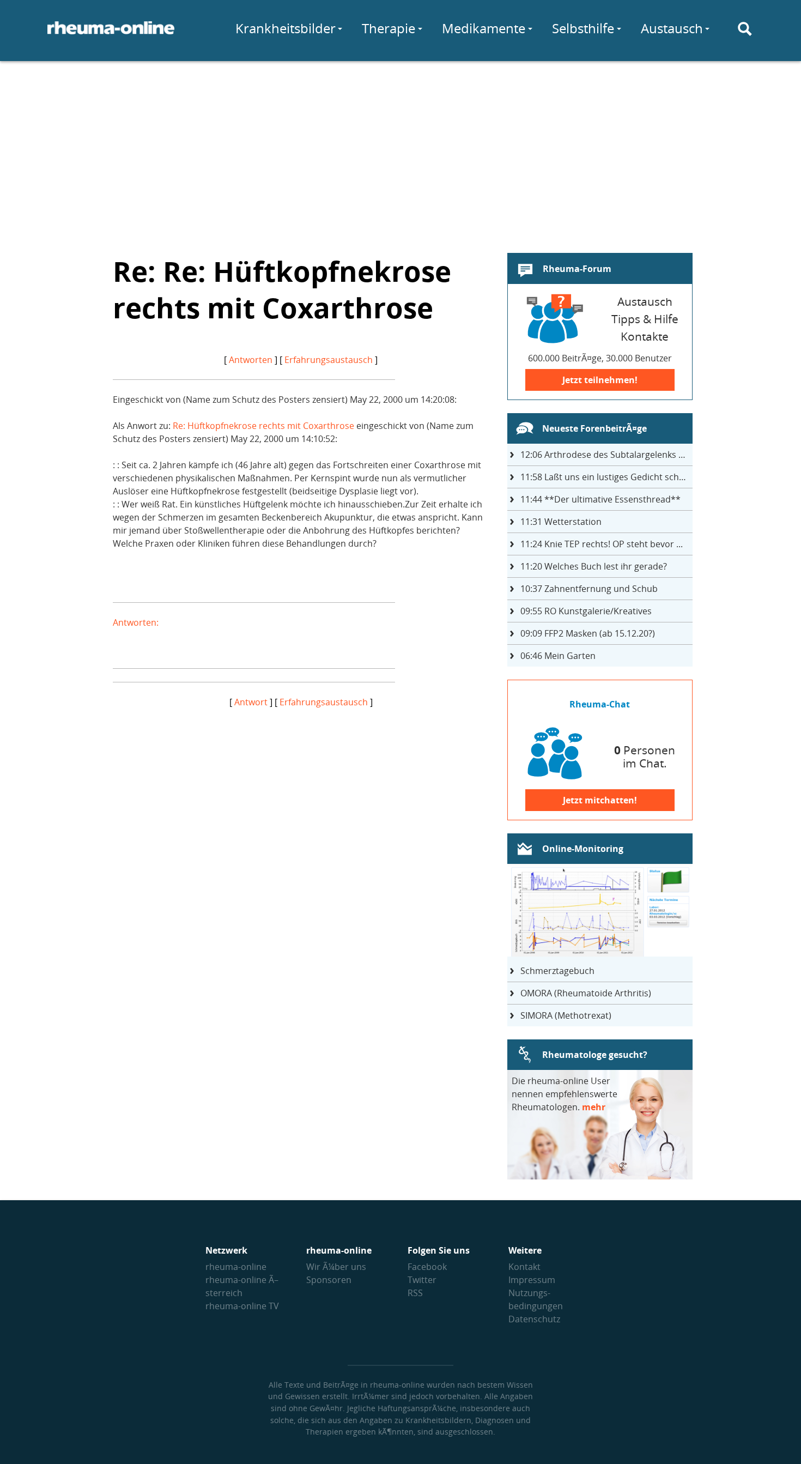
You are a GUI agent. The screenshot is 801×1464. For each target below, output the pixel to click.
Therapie (388, 28)
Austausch (672, 28)
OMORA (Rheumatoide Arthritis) (585, 993)
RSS (415, 1293)
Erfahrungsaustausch (328, 360)
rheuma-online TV (242, 1306)
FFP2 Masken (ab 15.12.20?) (587, 633)
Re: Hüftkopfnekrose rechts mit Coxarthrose (263, 426)
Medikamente (483, 28)
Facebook (427, 1267)
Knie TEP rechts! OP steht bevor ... (601, 544)
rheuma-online (235, 1267)
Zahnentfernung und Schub (589, 589)
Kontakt (524, 1267)
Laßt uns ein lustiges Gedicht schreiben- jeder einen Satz (606, 477)
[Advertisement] (400, 150)
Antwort (251, 702)
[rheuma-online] (110, 34)
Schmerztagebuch (557, 971)
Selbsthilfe (583, 28)
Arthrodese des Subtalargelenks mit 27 (606, 455)
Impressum (531, 1280)
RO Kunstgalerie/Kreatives (586, 611)
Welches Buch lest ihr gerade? (593, 566)
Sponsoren (328, 1280)
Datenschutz (534, 1319)
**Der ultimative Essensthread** (600, 499)
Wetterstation (561, 522)
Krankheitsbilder (285, 28)
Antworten (250, 360)
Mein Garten (558, 656)
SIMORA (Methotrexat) (565, 1015)
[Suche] (745, 29)
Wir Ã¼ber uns (336, 1267)
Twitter (422, 1280)
